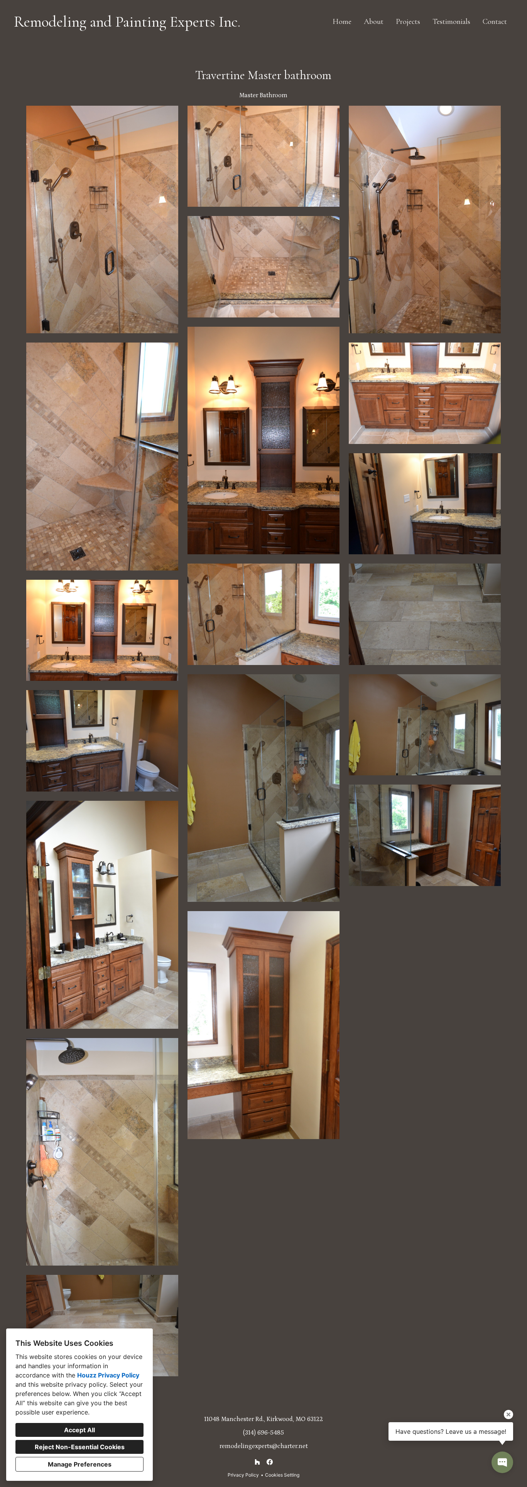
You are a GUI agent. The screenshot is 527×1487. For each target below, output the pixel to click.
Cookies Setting (282, 1475)
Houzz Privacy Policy (108, 1375)
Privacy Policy (243, 1475)
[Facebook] (270, 1462)
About (373, 21)
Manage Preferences (79, 1464)
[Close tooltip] (508, 1414)
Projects (408, 21)
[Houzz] (257, 1462)
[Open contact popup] (502, 1462)
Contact (495, 21)
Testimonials (451, 21)
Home (342, 21)
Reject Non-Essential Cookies (80, 1447)
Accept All (79, 1430)
